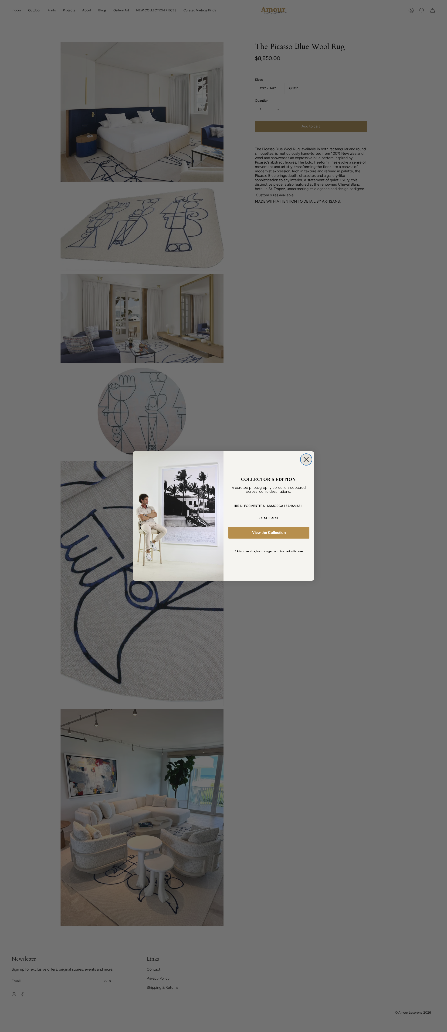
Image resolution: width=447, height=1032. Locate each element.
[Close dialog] (306, 459)
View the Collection (269, 533)
